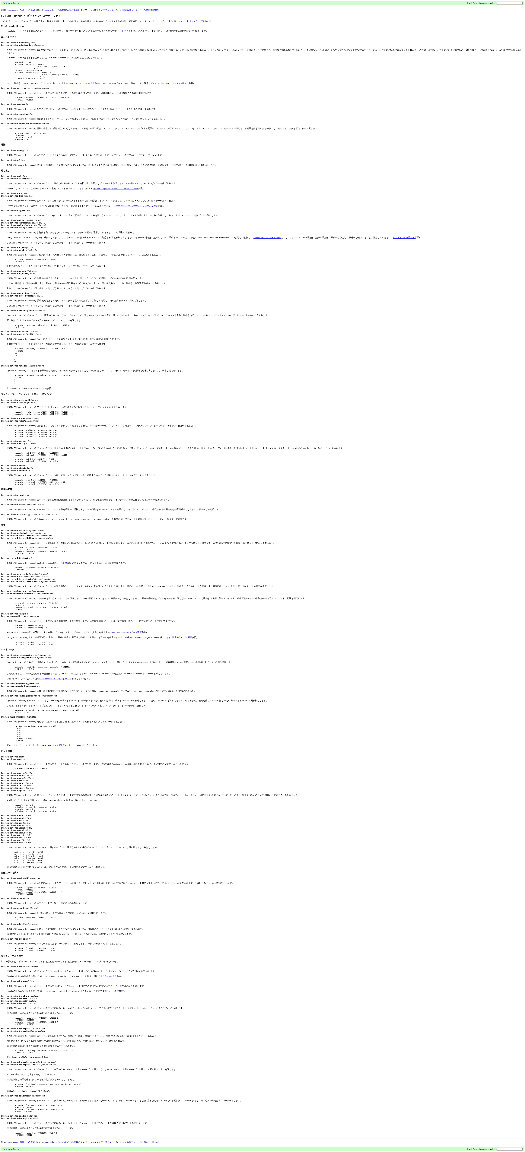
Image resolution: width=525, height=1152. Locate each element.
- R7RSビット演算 (125, 632)
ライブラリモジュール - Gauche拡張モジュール (119, 10)
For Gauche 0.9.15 (10, 3)
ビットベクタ (123, 31)
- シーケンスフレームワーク (116, 188)
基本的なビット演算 (182, 637)
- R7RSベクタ (81, 83)
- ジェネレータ (53, 679)
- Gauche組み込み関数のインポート (68, 10)
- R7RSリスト (176, 83)
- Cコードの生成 (20, 10)
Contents (148, 10)
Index (155, 10)
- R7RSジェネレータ (58, 745)
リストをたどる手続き (404, 237)
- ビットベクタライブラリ (189, 21)
